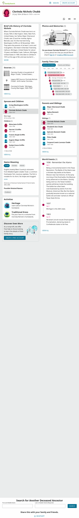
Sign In (56, 3)
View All (7, 94)
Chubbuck (8, 192)
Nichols (22, 165)
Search (72, 506)
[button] (20, 73)
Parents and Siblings (64, 65)
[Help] (50, 3)
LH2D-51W (37, 14)
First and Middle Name (8, 503)
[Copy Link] (75, 19)
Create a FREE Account (15, 238)
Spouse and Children (49, 65)
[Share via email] (69, 19)
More (6, 60)
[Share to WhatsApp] (64, 19)
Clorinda (14, 165)
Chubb (7, 165)
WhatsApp (40, 516)
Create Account (68, 3)
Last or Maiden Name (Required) (44, 503)
